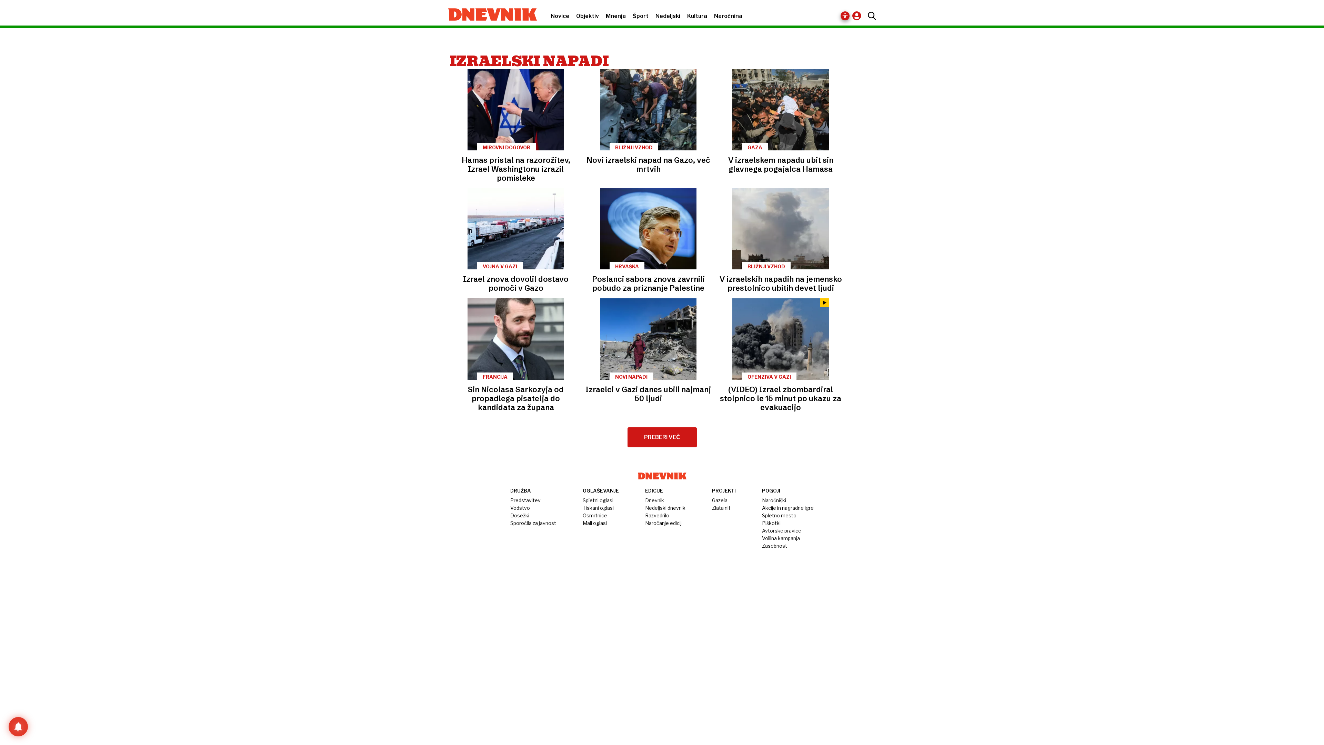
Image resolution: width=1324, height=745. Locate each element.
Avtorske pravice (781, 531)
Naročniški (774, 500)
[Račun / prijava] (858, 15)
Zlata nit (721, 508)
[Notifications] (18, 726)
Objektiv (587, 16)
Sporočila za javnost (533, 523)
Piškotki (771, 523)
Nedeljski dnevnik (665, 508)
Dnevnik (654, 500)
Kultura (697, 16)
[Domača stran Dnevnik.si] (489, 15)
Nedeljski (667, 16)
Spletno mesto (779, 515)
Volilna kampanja (781, 538)
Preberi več (662, 437)
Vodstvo (520, 508)
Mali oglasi (595, 523)
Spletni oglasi (598, 500)
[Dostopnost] (845, 15)
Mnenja (616, 16)
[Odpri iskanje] (870, 16)
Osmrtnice (595, 515)
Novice (560, 16)
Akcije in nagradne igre (788, 508)
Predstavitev (525, 500)
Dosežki (519, 515)
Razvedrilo (657, 515)
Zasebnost (774, 546)
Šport (641, 16)
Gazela (720, 500)
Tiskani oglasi (598, 508)
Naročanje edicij (663, 523)
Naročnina (728, 16)
